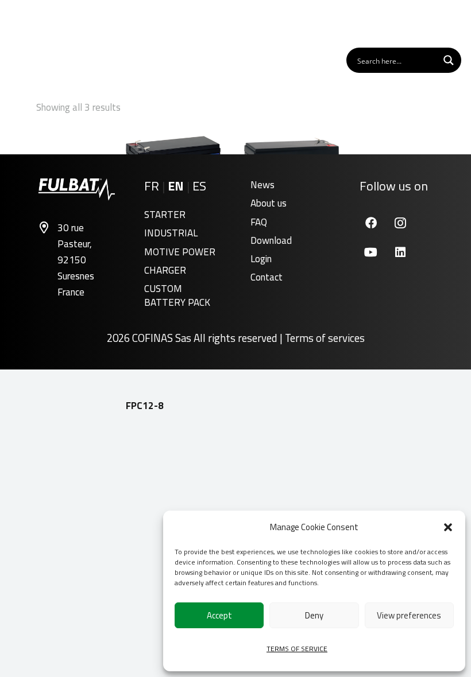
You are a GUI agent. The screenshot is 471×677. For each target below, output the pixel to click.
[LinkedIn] (400, 252)
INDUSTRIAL (171, 232)
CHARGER (165, 270)
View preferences (409, 615)
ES (199, 186)
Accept (219, 615)
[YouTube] (370, 252)
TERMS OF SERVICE (297, 648)
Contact (266, 277)
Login (261, 258)
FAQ (258, 222)
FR (151, 186)
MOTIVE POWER (179, 251)
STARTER (165, 214)
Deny (314, 615)
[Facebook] (370, 223)
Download (271, 240)
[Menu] (447, 23)
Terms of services (325, 338)
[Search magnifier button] (449, 60)
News (262, 184)
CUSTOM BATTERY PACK (177, 295)
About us (268, 203)
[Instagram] (400, 223)
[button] (448, 527)
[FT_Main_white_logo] (45, 23)
